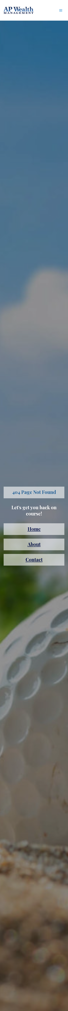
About (34, 544)
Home (34, 529)
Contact (34, 559)
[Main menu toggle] (61, 10)
